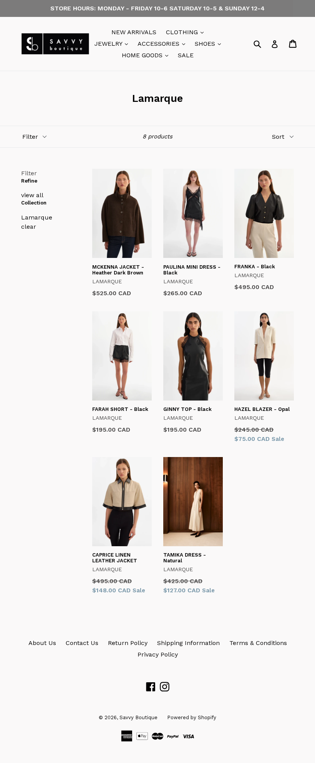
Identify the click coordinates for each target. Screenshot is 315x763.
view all (32, 195)
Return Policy (128, 643)
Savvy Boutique (138, 717)
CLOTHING (186, 32)
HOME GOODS (147, 55)
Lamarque (36, 217)
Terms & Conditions (258, 643)
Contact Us (82, 643)
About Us (42, 643)
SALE (186, 55)
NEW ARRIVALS (133, 32)
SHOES (210, 43)
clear (28, 226)
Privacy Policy (158, 654)
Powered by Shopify (191, 717)
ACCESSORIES (163, 43)
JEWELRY (113, 43)
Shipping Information (188, 643)
